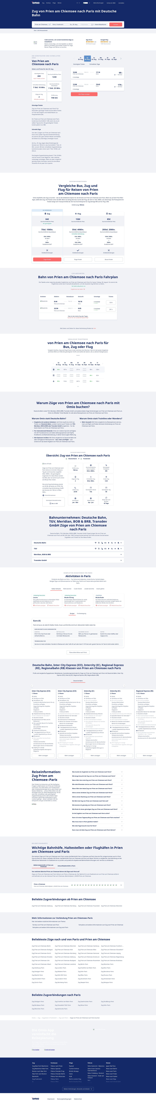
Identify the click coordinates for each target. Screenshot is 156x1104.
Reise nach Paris (111, 1071)
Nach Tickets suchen (39, 78)
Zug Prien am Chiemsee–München (111, 906)
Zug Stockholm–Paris (84, 979)
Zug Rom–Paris (105, 968)
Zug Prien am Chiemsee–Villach (41, 964)
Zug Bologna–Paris (107, 982)
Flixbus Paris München (58, 1076)
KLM (70, 1076)
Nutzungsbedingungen (64, 1099)
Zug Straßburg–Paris (107, 1001)
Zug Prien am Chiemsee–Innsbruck (88, 957)
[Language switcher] (86, 3)
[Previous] (53, 363)
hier (95, 328)
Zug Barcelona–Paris (107, 971)
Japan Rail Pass (111, 1066)
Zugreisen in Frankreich (49, 1018)
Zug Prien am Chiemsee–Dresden (42, 957)
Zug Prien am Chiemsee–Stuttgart (42, 950)
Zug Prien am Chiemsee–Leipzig (111, 953)
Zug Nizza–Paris (83, 1005)
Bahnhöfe (35, 1076)
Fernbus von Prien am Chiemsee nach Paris (45, 925)
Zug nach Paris (63, 1018)
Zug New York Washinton (40, 1066)
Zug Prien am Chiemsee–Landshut (65, 964)
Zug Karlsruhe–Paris (61, 1009)
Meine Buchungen (98, 3)
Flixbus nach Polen (56, 1066)
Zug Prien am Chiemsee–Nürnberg (65, 906)
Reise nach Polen (111, 1074)
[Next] (121, 58)
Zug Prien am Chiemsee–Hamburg (88, 946)
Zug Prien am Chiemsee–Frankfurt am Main (114, 946)
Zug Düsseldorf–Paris (38, 979)
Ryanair (71, 1066)
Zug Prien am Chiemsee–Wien (87, 950)
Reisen (108, 1063)
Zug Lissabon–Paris (61, 979)
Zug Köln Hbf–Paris (61, 975)
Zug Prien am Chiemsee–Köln (64, 950)
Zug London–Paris (60, 968)
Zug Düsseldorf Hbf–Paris (63, 1005)
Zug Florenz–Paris (106, 975)
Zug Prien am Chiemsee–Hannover (88, 953)
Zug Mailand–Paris (60, 971)
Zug (43, 3)
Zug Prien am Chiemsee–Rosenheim (89, 960)
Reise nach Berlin (111, 1069)
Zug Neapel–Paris (83, 982)
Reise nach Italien (111, 1076)
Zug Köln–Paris (82, 971)
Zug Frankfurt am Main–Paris (87, 968)
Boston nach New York (39, 1071)
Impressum (51, 1099)
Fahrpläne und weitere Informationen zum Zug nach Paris (50, 927)
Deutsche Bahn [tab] (78, 681)
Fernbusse (54, 1063)
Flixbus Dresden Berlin (58, 1074)
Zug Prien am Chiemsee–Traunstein (89, 906)
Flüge (54, 3)
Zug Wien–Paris (83, 975)
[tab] (79, 64)
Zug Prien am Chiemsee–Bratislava (111, 960)
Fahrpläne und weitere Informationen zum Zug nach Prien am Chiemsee (101, 925)
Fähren (59, 3)
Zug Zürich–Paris (37, 982)
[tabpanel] (78, 722)
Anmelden (121, 3)
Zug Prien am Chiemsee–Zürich (41, 953)
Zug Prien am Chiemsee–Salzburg (42, 906)
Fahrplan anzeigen (39, 99)
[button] (74, 24)
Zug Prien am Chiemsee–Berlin (41, 946)
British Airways (74, 1071)
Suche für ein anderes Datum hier (78, 317)
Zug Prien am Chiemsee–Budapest (65, 960)
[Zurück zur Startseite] (37, 3)
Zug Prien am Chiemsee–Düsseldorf (112, 950)
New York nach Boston (39, 1074)
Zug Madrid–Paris (37, 975)
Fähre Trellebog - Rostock (96, 1073)
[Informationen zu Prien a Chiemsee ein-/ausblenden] (121, 885)
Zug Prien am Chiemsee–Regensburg (112, 957)
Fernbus (48, 3)
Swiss (71, 1074)
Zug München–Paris (107, 964)
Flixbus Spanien (56, 1069)
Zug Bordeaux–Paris (38, 1005)
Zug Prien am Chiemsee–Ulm (41, 960)
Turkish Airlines (74, 1069)
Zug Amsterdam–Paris (108, 979)
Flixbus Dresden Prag (57, 1071)
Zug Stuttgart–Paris (38, 971)
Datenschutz (78, 1099)
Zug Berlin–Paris (83, 964)
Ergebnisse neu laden (77, 289)
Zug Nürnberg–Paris (61, 982)
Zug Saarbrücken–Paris (85, 1001)
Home (34, 1018)
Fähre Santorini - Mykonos (96, 1066)
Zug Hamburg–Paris (38, 968)
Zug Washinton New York (40, 1069)
